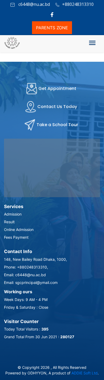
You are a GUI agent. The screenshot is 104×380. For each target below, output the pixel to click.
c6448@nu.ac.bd (33, 4)
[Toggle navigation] (92, 44)
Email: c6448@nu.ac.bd (25, 274)
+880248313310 (78, 4)
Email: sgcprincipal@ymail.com (31, 282)
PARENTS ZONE (52, 27)
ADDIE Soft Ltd (84, 373)
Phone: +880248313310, (26, 267)
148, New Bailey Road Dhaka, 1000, (35, 259)
